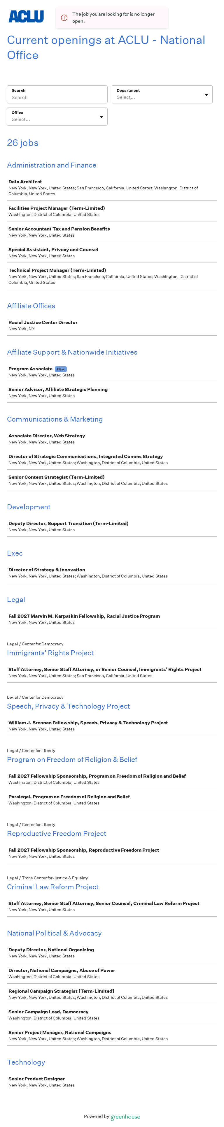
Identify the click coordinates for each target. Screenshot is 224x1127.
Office (17, 112)
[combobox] (117, 97)
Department (128, 90)
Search (18, 90)
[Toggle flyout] (206, 94)
